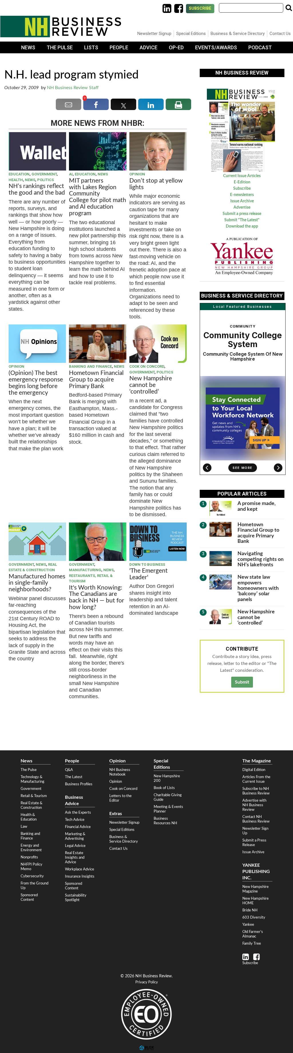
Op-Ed (176, 47)
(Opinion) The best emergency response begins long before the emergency (36, 383)
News (28, 47)
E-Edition (242, 182)
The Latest (73, 777)
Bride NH (250, 910)
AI (71, 174)
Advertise (241, 207)
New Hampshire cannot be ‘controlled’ (150, 385)
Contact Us (280, 33)
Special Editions (191, 33)
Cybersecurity (32, 876)
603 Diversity (253, 917)
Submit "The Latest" (242, 220)
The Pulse (60, 47)
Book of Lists (164, 788)
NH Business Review (60, 26)
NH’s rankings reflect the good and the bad (37, 189)
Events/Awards (216, 47)
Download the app (242, 226)
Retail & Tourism (34, 796)
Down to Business (147, 564)
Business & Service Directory (238, 33)
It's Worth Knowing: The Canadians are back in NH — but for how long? (96, 597)
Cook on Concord (146, 366)
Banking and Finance (90, 366)
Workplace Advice (79, 869)
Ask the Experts (78, 813)
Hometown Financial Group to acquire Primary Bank (96, 379)
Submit (242, 682)
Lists (91, 47)
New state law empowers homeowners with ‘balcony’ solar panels (258, 588)
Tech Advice (74, 820)
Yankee (248, 925)
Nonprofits (29, 857)
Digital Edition (253, 770)
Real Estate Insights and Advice (74, 857)
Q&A (69, 770)
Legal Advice (75, 846)
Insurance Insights (79, 876)
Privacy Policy (146, 982)
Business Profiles (78, 784)
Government (44, 174)
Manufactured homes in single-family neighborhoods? (37, 583)
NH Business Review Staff (73, 87)
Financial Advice (78, 827)
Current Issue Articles (242, 176)
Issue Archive (242, 201)
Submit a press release (242, 214)
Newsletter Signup (154, 33)
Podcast (260, 47)
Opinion (137, 174)
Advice (148, 47)
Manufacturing (85, 570)
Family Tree (251, 944)
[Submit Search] (288, 7)
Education (19, 174)
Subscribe (200, 8)
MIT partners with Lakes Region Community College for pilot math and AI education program (97, 197)
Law (24, 827)
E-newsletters (242, 195)
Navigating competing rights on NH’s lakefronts (260, 559)
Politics (45, 180)
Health (16, 180)
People (119, 47)
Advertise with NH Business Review (254, 805)
